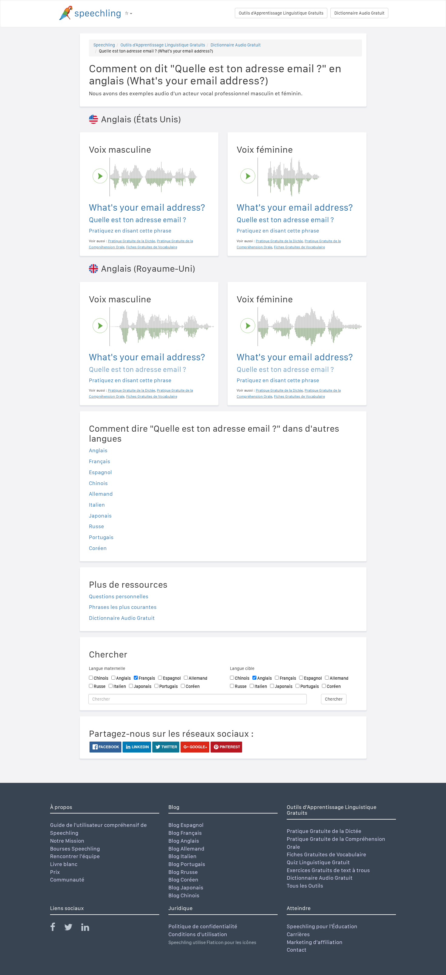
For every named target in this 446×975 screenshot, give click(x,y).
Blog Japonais (185, 887)
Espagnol (100, 472)
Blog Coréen (183, 879)
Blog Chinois (183, 895)
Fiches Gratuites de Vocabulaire (326, 854)
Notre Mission (67, 840)
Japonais (100, 515)
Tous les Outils (305, 885)
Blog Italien (182, 856)
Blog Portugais (186, 864)
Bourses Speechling (75, 848)
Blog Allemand (186, 848)
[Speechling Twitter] (72, 928)
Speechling (104, 44)
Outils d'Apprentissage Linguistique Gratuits (281, 13)
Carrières (298, 934)
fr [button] (127, 13)
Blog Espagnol (186, 825)
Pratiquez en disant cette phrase (130, 230)
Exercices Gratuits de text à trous (328, 870)
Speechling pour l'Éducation (322, 926)
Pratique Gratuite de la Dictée (324, 831)
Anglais (98, 450)
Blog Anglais (183, 840)
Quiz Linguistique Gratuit (318, 862)
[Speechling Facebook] (56, 928)
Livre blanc (63, 864)
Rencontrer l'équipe (75, 856)
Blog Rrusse (183, 872)
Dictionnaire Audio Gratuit (359, 13)
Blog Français (185, 833)
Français (99, 461)
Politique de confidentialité (202, 926)
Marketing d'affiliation (315, 942)
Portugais (101, 537)
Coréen (98, 548)
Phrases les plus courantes (123, 607)
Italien (97, 504)
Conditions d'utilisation (197, 934)
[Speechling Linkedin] (89, 928)
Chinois (98, 483)
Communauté (67, 879)
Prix (55, 872)
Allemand (101, 494)
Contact (296, 949)
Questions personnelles (118, 596)
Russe (96, 526)
